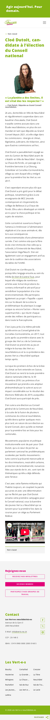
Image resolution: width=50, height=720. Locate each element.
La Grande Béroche (24, 674)
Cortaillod (23, 669)
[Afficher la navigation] (44, 22)
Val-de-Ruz (24, 685)
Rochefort (9, 685)
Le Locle (36, 690)
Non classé (12, 34)
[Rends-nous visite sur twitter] (43, 626)
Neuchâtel (37, 679)
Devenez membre (25, 584)
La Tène (36, 674)
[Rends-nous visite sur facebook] (43, 620)
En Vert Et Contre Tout (23, 276)
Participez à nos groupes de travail (25, 593)
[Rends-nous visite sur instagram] (43, 632)
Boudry (8, 669)
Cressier (36, 669)
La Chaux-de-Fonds (24, 679)
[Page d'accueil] (10, 22)
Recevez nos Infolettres (25, 576)
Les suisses (24, 690)
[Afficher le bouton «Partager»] (47, 717)
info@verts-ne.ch (19, 631)
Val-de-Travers (38, 685)
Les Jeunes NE (10, 690)
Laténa (8, 695)
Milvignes (9, 679)
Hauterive (9, 674)
